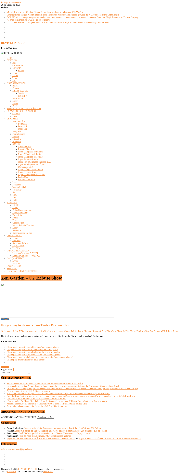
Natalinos (16, 230)
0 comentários (37, 331)
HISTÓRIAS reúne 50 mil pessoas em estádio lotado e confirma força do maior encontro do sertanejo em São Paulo (58, 22)
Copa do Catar (24, 146)
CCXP (15, 205)
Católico (16, 113)
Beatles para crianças (53, 331)
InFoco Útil (17, 98)
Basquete (16, 131)
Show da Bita (123, 331)
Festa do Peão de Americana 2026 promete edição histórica (45, 436)
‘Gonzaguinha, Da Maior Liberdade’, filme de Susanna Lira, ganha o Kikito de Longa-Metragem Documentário (57, 401)
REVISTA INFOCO (13, 42)
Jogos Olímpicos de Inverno (30, 151)
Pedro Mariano (84, 331)
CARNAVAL (18, 65)
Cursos (15, 88)
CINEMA (16, 68)
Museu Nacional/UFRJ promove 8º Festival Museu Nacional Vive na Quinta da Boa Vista (47, 403)
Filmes (21, 70)
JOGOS (16, 144)
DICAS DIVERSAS (16, 83)
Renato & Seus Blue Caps (104, 331)
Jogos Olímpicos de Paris (29, 154)
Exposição (17, 215)
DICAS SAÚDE (20, 91)
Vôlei (14, 200)
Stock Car (22, 129)
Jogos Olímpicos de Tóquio (30, 157)
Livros (15, 75)
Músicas (16, 263)
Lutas (14, 182)
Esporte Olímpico (26, 149)
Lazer (15, 101)
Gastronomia (18, 223)
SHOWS (16, 240)
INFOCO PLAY (14, 235)
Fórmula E (23, 126)
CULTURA (12, 60)
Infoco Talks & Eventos (23, 225)
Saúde (21, 93)
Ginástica (16, 139)
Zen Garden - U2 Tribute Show (164, 331)
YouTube (16, 248)
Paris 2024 (23, 177)
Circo (14, 73)
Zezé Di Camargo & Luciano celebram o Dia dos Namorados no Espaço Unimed (55, 433)
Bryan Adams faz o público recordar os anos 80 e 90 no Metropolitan (110, 438)
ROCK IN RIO (14, 266)
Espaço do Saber (19, 212)
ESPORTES (12, 118)
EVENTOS (12, 202)
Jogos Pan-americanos (28, 159)
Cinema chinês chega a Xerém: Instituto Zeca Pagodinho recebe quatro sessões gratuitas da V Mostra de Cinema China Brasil (63, 15)
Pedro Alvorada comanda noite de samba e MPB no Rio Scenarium (37, 406)
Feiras (15, 217)
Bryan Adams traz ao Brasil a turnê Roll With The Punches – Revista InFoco (41, 438)
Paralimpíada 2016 (26, 179)
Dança (15, 207)
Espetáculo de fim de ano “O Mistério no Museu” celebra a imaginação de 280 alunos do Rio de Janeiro (60, 431)
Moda (15, 103)
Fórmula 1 (22, 124)
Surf (14, 192)
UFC (14, 197)
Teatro (15, 78)
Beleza (15, 85)
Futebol (15, 136)
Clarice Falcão (70, 331)
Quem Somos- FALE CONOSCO (22, 271)
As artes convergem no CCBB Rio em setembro (28, 20)
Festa (14, 220)
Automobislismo (19, 121)
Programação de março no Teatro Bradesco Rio (35, 325)
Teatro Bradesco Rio (139, 331)
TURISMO (12, 268)
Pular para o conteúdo (11, 2)
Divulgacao (25, 331)
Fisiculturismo (18, 134)
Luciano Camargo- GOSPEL (25, 253)
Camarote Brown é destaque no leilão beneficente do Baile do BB (36, 398)
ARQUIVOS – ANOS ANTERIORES (18, 417)
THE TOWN (18, 245)
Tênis (14, 195)
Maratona (16, 184)
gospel (15, 116)
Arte (14, 63)
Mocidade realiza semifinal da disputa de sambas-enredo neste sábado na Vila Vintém (45, 12)
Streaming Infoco (20, 243)
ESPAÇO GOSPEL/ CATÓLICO (22, 111)
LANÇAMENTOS (15, 258)
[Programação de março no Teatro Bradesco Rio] (57, 316)
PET (14, 106)
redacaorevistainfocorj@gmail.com (16, 449)
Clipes (15, 238)
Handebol (16, 141)
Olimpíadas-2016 (25, 167)
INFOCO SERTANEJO (18, 250)
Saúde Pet (22, 96)
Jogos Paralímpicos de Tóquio (31, 164)
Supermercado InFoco (22, 233)
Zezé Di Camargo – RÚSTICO (26, 256)
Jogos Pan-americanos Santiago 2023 (34, 162)
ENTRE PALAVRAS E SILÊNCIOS (24, 108)
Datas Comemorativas (22, 210)
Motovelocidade (19, 187)
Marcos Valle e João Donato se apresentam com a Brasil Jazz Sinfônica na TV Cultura (62, 428)
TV (14, 80)
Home (9, 58)
